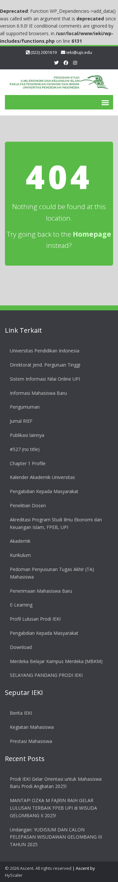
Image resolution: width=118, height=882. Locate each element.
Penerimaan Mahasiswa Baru (41, 591)
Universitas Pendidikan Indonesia (44, 350)
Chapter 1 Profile (28, 463)
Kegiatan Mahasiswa (32, 727)
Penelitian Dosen (28, 505)
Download (21, 647)
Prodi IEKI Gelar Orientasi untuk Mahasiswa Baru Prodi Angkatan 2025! (56, 783)
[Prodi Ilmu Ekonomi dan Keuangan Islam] (59, 81)
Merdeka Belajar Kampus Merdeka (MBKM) (56, 661)
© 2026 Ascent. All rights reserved (38, 868)
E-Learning (21, 605)
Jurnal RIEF (21, 421)
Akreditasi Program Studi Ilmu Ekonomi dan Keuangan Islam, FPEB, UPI (56, 523)
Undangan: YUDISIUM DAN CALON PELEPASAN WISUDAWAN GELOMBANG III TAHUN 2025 (56, 837)
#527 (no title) (25, 449)
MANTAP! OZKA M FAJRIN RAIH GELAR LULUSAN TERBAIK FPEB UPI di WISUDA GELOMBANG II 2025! (53, 808)
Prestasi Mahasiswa (31, 741)
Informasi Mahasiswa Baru (38, 393)
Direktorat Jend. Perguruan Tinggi (45, 365)
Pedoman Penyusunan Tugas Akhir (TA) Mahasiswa (52, 573)
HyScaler (14, 875)
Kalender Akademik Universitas (42, 477)
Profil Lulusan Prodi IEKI (35, 619)
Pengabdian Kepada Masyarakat (44, 491)
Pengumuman (25, 407)
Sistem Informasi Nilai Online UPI (45, 379)
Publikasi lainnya (27, 435)
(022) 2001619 (43, 52)
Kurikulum (20, 555)
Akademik (20, 541)
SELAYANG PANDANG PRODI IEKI (46, 675)
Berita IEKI (21, 713)
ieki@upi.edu (79, 52)
